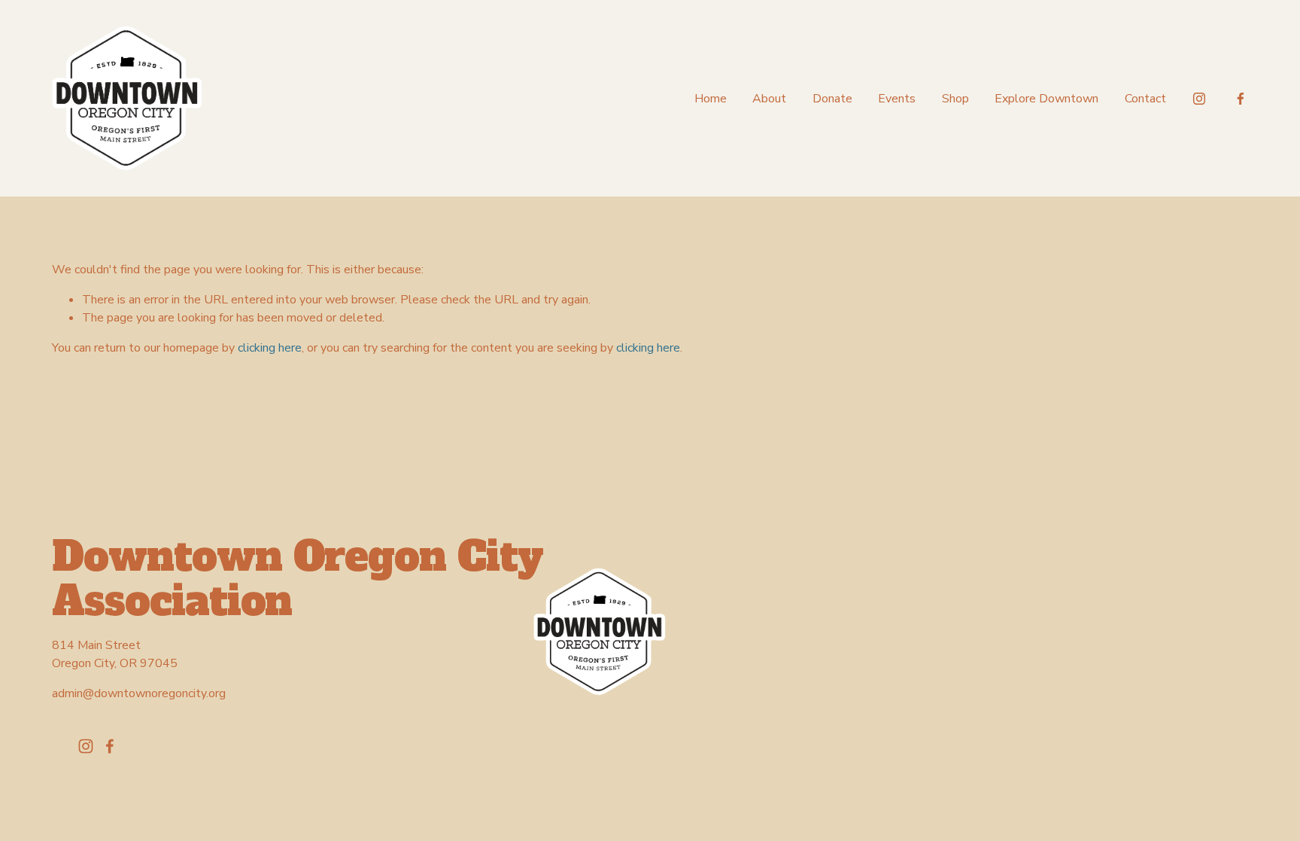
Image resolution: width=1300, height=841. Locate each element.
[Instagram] (1199, 98)
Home (710, 98)
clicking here (270, 348)
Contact (1145, 98)
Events (897, 98)
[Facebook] (1240, 98)
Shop (955, 98)
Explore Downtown (1046, 98)
